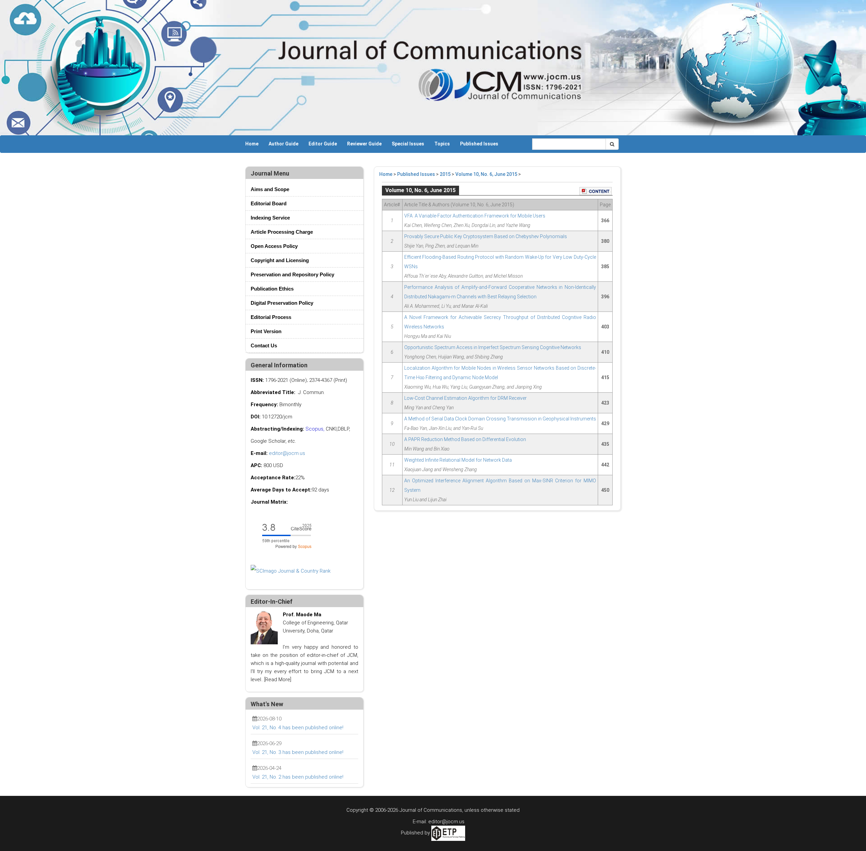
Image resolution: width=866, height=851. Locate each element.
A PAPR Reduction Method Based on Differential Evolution (465, 439)
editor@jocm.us (287, 453)
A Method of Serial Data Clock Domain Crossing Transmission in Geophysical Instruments (500, 418)
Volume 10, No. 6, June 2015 (486, 174)
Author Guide (283, 143)
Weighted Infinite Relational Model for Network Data (458, 460)
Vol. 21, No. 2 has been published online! (297, 777)
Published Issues (479, 143)
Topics (442, 143)
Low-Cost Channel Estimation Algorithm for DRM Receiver (465, 398)
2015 (445, 174)
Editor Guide (323, 143)
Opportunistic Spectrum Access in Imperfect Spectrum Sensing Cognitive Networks (492, 347)
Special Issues (408, 143)
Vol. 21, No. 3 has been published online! (297, 752)
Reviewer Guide (364, 143)
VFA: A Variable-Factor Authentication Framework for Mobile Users (474, 215)
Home (251, 143)
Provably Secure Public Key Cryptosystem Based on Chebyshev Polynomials (485, 236)
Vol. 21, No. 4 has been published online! (297, 727)
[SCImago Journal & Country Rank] (291, 571)
